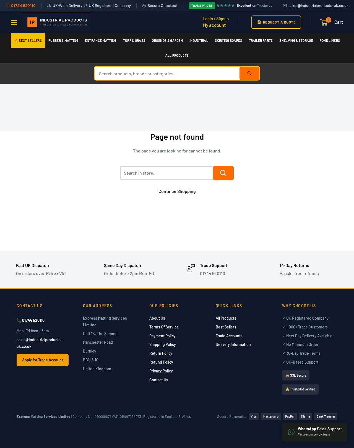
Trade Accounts (229, 335)
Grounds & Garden (167, 40)
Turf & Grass (134, 40)
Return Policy (160, 353)
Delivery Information (233, 344)
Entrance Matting (100, 40)
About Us (157, 318)
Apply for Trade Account (42, 360)
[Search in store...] (223, 173)
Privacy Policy (161, 371)
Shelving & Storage (296, 40)
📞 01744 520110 (31, 320)
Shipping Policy (162, 344)
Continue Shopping (177, 191)
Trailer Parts (261, 40)
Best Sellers (226, 327)
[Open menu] (14, 22)
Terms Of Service (164, 327)
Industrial (198, 40)
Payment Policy (162, 335)
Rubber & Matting (63, 40)
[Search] (249, 73)
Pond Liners (330, 40)
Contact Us (158, 379)
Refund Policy (161, 362)
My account (214, 25)
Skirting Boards (228, 40)
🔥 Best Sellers (28, 40)
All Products (177, 55)
